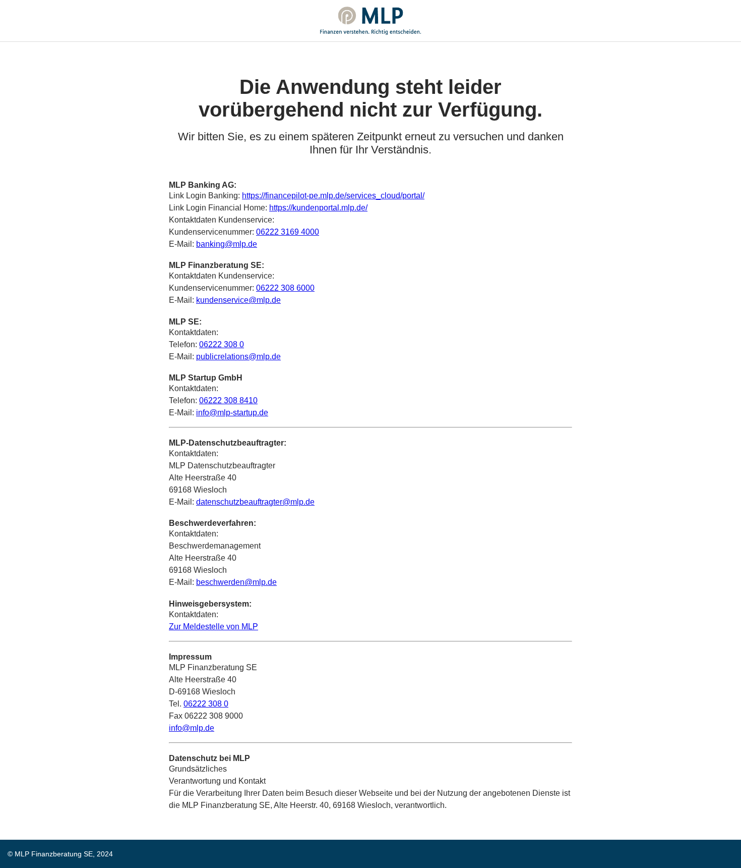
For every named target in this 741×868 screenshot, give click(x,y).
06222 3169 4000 (287, 232)
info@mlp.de (191, 728)
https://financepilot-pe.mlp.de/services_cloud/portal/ (333, 195)
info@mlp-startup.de (232, 412)
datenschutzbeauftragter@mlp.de (255, 502)
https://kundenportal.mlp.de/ (318, 207)
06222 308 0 (221, 344)
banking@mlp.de (226, 244)
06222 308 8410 (228, 400)
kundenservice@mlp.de (238, 300)
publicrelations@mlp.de (238, 356)
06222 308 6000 (285, 288)
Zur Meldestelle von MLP (213, 626)
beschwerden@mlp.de (236, 582)
